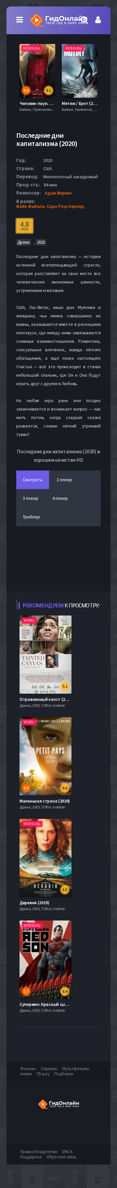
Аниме (26, 1074)
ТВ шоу (42, 1074)
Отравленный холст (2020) (46, 699)
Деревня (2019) (34, 902)
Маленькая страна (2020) (45, 801)
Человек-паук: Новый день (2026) (52, 103)
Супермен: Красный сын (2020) (50, 1004)
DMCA (67, 1151)
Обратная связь (61, 1157)
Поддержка (31, 1157)
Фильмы (28, 1068)
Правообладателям (38, 1151)
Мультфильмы (75, 1068)
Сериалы (49, 1068)
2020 (41, 242)
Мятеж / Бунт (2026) (81, 103)
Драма (24, 242)
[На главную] (58, 20)
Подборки (63, 1074)
